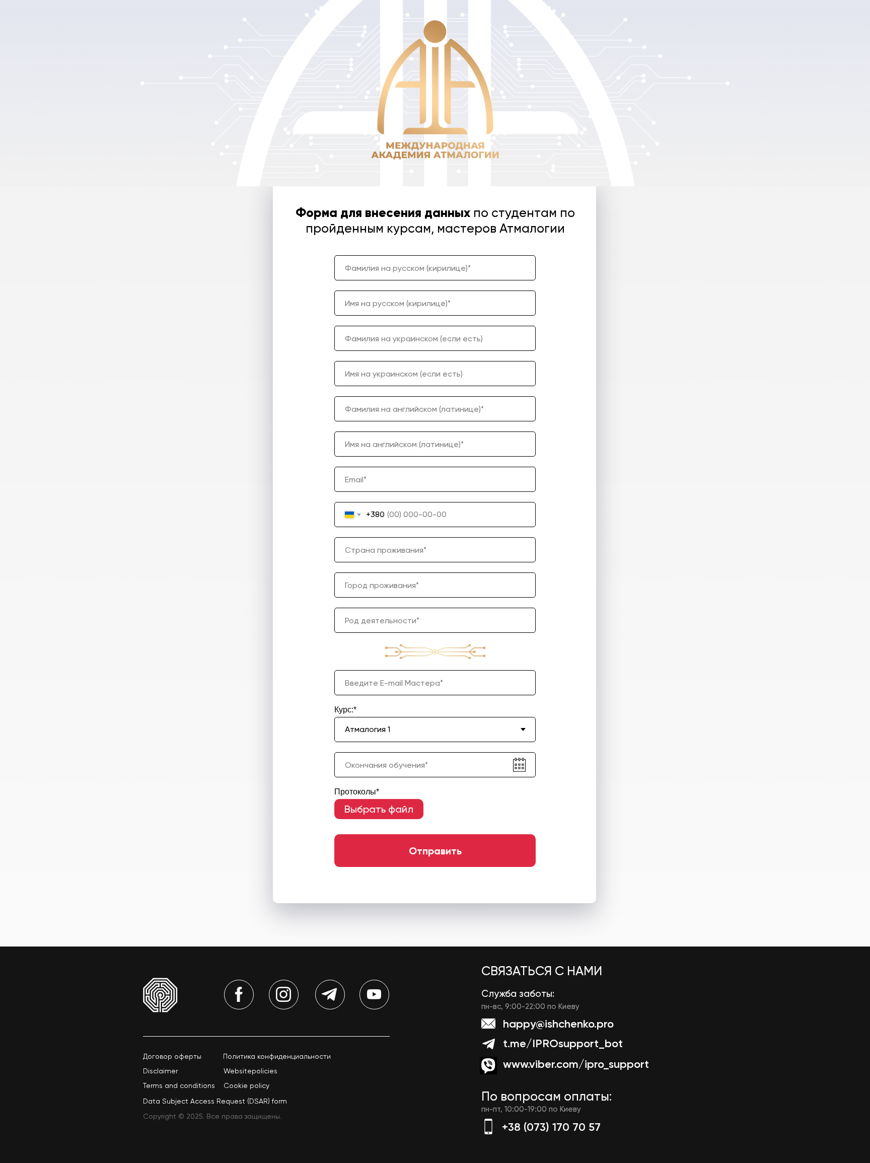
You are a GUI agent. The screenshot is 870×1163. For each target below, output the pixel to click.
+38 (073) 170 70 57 (551, 1127)
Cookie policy (246, 1085)
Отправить (435, 851)
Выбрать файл (378, 809)
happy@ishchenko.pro (558, 1024)
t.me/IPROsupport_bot (563, 1043)
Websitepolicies (250, 1071)
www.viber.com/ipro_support (576, 1064)
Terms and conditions (179, 1085)
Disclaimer (160, 1071)
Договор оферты (172, 1056)
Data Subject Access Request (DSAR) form (215, 1101)
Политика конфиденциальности (277, 1056)
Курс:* (345, 709)
